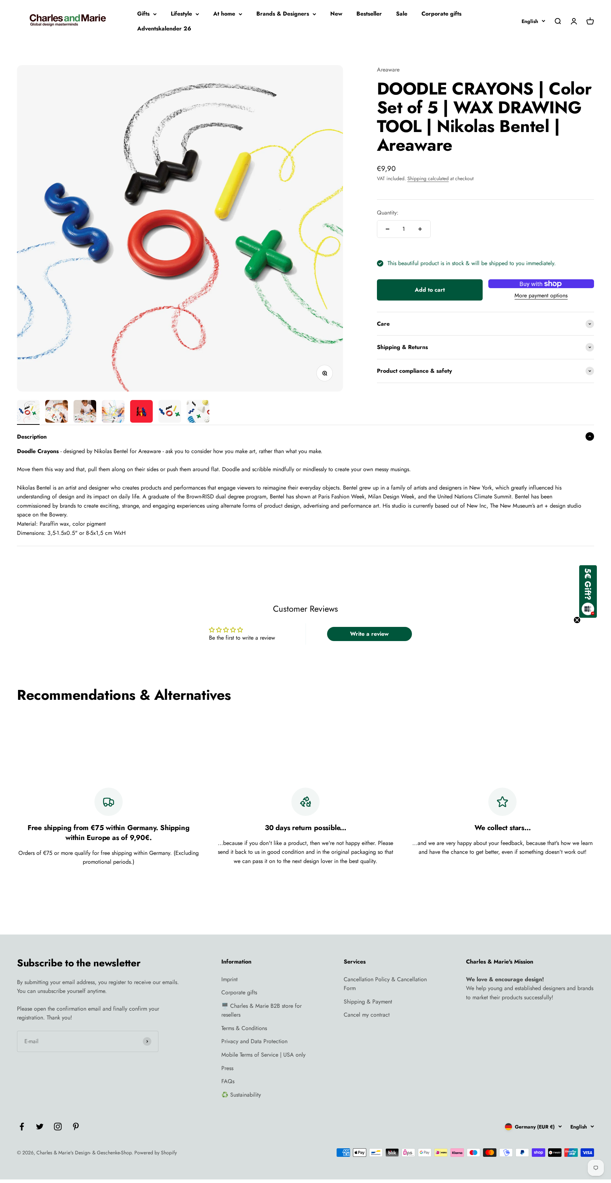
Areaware (388, 69)
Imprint (229, 979)
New (336, 14)
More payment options (541, 296)
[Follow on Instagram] (58, 1126)
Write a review (369, 634)
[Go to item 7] (198, 412)
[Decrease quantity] (387, 229)
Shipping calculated (428, 178)
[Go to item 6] (169, 412)
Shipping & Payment (368, 1002)
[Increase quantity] (420, 229)
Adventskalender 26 (164, 28)
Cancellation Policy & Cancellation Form (385, 984)
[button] (588, 591)
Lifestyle (181, 14)
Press (227, 1068)
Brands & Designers (282, 14)
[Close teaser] (577, 620)
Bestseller (369, 14)
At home (224, 14)
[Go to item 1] (28, 412)
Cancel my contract (367, 1015)
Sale (401, 14)
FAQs (227, 1081)
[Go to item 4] (113, 412)
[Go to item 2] (56, 412)
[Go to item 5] (141, 412)
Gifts (143, 14)
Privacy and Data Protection (254, 1041)
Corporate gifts (441, 14)
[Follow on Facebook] (22, 1126)
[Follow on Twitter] (40, 1126)
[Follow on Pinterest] (76, 1126)
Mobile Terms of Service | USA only (263, 1055)
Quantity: (387, 212)
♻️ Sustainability (241, 1095)
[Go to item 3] (85, 412)
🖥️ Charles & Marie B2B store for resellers (261, 1010)
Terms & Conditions (244, 1028)
